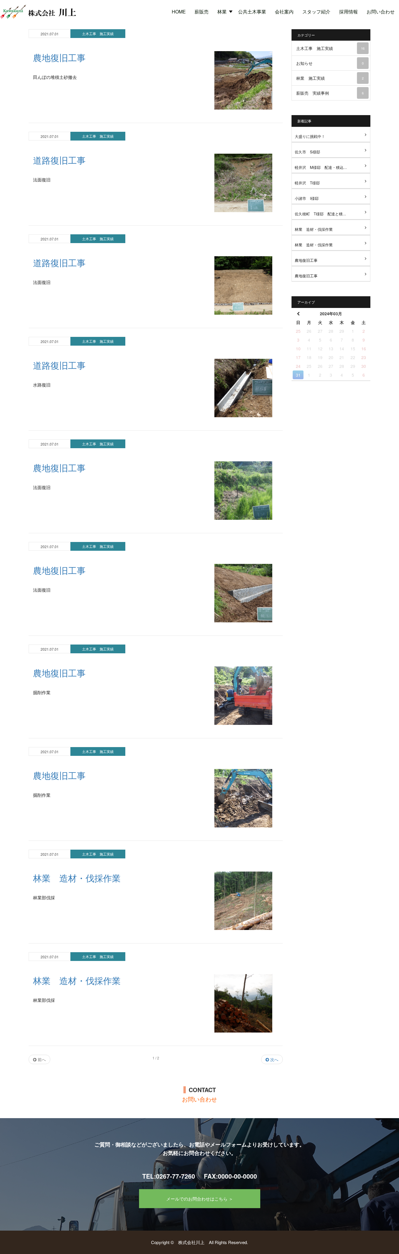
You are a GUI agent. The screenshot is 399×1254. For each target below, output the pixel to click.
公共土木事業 (252, 11)
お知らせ (330, 63)
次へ (273, 1059)
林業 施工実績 (330, 78)
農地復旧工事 (306, 260)
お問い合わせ (381, 11)
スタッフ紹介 (316, 11)
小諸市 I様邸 (307, 198)
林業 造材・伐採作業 (314, 229)
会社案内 (284, 11)
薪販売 (202, 11)
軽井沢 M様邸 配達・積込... (321, 167)
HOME (179, 11)
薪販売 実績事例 (330, 93)
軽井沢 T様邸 (307, 183)
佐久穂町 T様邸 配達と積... (320, 213)
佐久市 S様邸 (307, 152)
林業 (222, 11)
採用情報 (348, 11)
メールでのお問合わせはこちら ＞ (199, 1199)
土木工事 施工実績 (98, 33)
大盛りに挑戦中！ (310, 136)
